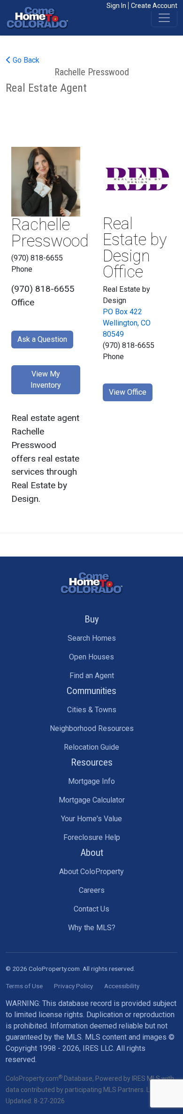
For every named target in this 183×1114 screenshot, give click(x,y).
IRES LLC (98, 1048)
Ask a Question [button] (42, 339)
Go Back (25, 60)
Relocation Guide (91, 747)
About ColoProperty (91, 871)
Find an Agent (91, 675)
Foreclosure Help (91, 837)
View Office (127, 392)
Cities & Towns (91, 709)
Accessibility (121, 986)
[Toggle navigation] (164, 17)
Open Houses (91, 656)
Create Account (154, 5)
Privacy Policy (73, 986)
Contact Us (91, 908)
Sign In (116, 5)
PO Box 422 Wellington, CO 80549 (127, 323)
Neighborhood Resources (92, 728)
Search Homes (92, 638)
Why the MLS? (91, 927)
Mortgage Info (91, 781)
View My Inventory (45, 379)
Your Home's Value (91, 818)
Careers (92, 890)
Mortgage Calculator (92, 800)
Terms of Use (24, 986)
